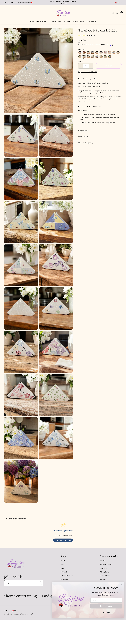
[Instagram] (8, 2)
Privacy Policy (105, 572)
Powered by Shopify (27, 614)
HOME (32, 21)
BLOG (59, 21)
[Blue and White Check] (92, 56)
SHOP (37, 21)
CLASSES (52, 21)
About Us (103, 580)
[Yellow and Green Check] (101, 56)
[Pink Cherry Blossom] (105, 52)
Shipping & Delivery (85, 143)
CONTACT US (90, 21)
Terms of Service (105, 576)
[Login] (116, 13)
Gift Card (64, 572)
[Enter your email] (40, 583)
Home (63, 560)
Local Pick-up (83, 137)
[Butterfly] (88, 56)
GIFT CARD (66, 21)
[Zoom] (70, 30)
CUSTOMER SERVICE (77, 21)
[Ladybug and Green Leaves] (80, 56)
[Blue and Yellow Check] (97, 56)
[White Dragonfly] (84, 52)
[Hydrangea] (92, 52)
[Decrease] (80, 66)
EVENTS (44, 21)
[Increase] (91, 66)
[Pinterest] (12, 2)
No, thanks (106, 612)
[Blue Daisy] (109, 56)
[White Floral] (97, 52)
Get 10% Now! (106, 606)
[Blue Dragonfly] (80, 52)
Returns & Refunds (67, 576)
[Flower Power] (101, 52)
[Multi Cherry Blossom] (118, 52)
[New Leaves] (105, 56)
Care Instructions (84, 131)
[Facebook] (5, 2)
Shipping (103, 560)
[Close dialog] (121, 584)
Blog (62, 568)
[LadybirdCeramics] (63, 19)
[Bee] (84, 56)
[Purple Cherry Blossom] (109, 52)
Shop (62, 564)
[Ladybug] (88, 52)
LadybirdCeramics (15, 614)
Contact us (64, 580)
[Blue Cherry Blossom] (113, 52)
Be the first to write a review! (63, 540)
